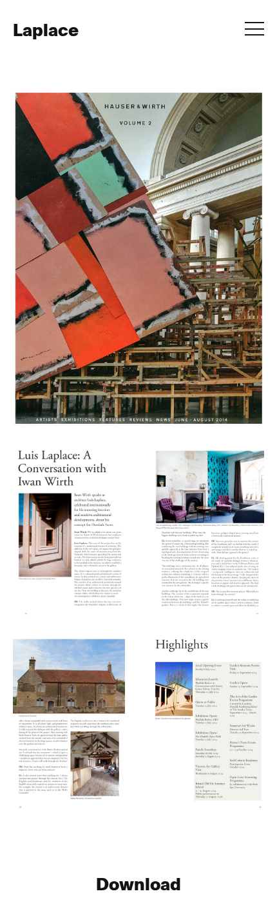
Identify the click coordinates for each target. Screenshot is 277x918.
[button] (254, 29)
